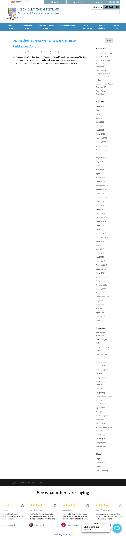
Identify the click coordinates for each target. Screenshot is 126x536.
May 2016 (100, 205)
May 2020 (100, 170)
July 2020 (99, 162)
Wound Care (101, 446)
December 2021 (102, 110)
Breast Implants (102, 355)
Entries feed (101, 463)
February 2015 (101, 265)
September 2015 (102, 237)
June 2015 (100, 249)
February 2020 (101, 182)
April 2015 (100, 257)
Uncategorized (101, 439)
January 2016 (101, 221)
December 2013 (102, 277)
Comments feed (102, 466)
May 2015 (100, 253)
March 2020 (100, 177)
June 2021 (100, 122)
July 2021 (99, 118)
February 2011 (101, 316)
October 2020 (101, 154)
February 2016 (101, 217)
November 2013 (102, 281)
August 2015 (101, 241)
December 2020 (102, 146)
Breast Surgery (102, 370)
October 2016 (101, 197)
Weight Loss (101, 443)
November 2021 (102, 114)
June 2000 (100, 321)
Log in (98, 459)
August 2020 (101, 158)
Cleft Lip (99, 374)
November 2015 (102, 229)
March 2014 (100, 273)
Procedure (100, 420)
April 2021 (100, 130)
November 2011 (102, 293)
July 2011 (99, 301)
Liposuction (100, 408)
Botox (98, 351)
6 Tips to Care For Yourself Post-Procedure (103, 63)
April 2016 (100, 209)
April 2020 (100, 174)
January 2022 (101, 106)
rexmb (17, 52)
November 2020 (102, 150)
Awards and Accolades (40, 52)
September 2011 (102, 297)
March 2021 (100, 134)
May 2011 (100, 309)
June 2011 (100, 305)
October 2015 (101, 233)
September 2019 (102, 186)
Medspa (99, 412)
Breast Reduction (103, 366)
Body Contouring (102, 347)
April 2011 (100, 313)
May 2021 (100, 126)
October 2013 (101, 285)
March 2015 (100, 261)
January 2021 (101, 142)
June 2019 (100, 193)
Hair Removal (101, 404)
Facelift (99, 389)
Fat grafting (100, 393)
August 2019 (101, 189)
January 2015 (101, 269)
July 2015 (99, 245)
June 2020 (100, 166)
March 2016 (100, 213)
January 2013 (101, 289)
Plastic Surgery (55, 52)
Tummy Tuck (101, 435)
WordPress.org (102, 471)
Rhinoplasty (100, 424)
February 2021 (101, 138)
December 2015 (102, 225)
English (17, 2)
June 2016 (100, 201)
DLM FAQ (99, 385)
